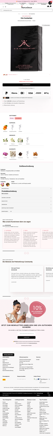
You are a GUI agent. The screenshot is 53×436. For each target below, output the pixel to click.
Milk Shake (29, 414)
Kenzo (16, 420)
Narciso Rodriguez (19, 419)
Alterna (28, 416)
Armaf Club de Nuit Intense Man (43, 403)
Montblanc (17, 425)
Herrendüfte (5, 405)
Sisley (28, 420)
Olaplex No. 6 (42, 431)
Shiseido (29, 402)
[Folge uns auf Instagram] (49, 395)
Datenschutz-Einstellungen (8, 367)
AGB (4, 361)
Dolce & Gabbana (18, 405)
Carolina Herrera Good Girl (44, 407)
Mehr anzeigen (5, 193)
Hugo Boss (17, 406)
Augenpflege (5, 414)
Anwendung (4, 204)
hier (35, 389)
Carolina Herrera (18, 417)
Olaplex (28, 411)
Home (19, 13)
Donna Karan (17, 411)
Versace (16, 413)
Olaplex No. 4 (42, 416)
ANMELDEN (26, 337)
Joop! (16, 416)
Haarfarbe (5, 424)
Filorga (28, 403)
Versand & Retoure (6, 197)
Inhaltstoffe (4, 201)
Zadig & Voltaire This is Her (44, 414)
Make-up (4, 425)
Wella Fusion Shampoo (44, 428)
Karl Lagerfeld (18, 422)
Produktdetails (5, 188)
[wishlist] (47, 6)
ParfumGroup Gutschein (24, 361)
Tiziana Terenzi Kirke (43, 404)
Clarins (28, 405)
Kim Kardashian (25, 13)
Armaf (16, 402)
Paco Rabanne (18, 414)
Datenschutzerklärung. (33, 343)
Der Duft (21, 362)
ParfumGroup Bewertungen (25, 359)
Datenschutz (5, 365)
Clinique (29, 406)
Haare (4, 419)
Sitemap (4, 369)
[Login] (5, 6)
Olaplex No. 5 (42, 426)
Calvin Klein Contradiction (44, 433)
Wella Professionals (31, 413)
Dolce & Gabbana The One (44, 421)
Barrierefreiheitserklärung (8, 370)
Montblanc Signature (43, 425)
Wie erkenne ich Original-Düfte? (26, 367)
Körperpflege (5, 416)
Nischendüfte (5, 410)
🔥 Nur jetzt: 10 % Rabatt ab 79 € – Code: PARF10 (26, 1)
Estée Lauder (30, 408)
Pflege (4, 411)
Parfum (4, 402)
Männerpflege (5, 417)
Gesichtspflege (6, 413)
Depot (28, 419)
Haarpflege (5, 420)
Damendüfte (5, 403)
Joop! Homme (42, 410)
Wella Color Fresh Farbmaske (43, 419)
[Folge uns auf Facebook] (48, 393)
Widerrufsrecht (6, 362)
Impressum (5, 359)
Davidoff (16, 410)
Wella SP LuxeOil (43, 429)
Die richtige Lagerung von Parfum (26, 368)
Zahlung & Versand (7, 364)
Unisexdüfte (5, 406)
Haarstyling (5, 422)
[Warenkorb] (49, 6)
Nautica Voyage (42, 412)
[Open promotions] (50, 3)
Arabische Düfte (6, 408)
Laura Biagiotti (18, 427)
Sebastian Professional (32, 417)
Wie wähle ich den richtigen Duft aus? (26, 365)
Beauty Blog (21, 370)
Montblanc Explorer (43, 423)
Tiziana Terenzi (18, 403)
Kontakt (37, 359)
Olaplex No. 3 (42, 409)
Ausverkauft (26, 84)
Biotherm (29, 410)
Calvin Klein (17, 408)
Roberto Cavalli (18, 424)
